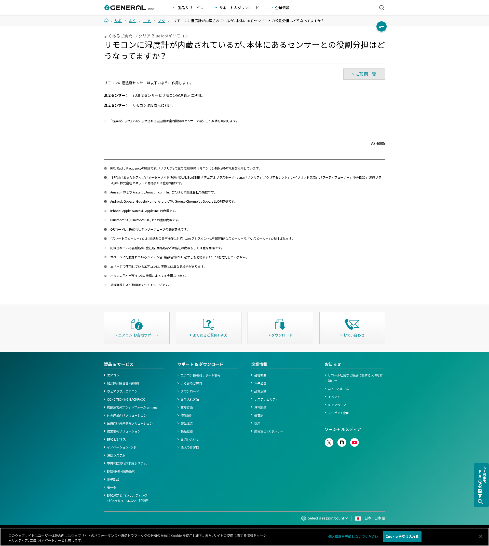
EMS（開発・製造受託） (121, 471)
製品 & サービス (118, 364)
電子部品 (113, 479)
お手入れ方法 (190, 399)
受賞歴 (258, 415)
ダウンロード (190, 391)
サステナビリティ (266, 399)
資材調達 (260, 407)
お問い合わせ (190, 439)
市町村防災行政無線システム (127, 463)
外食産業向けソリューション (127, 415)
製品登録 (187, 431)
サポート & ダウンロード (200, 364)
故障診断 (187, 407)
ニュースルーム (338, 388)
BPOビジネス (116, 439)
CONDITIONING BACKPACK (126, 399)
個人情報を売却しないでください (353, 536)
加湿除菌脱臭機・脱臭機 (123, 383)
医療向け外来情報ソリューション (130, 423)
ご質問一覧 (366, 74)
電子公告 (260, 383)
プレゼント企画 (338, 413)
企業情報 (259, 364)
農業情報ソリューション (124, 431)
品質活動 (260, 391)
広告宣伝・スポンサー (268, 431)
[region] (244, 537)
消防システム (116, 455)
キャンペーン (337, 404)
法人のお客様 (190, 447)
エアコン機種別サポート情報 (200, 375)
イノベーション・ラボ (121, 447)
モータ (111, 487)
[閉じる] (480, 536)
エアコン (113, 375)
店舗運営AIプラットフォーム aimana (132, 407)
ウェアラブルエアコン (122, 391)
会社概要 (260, 375)
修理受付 (187, 415)
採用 (257, 423)
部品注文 (187, 423)
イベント (334, 397)
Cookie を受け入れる (402, 536)
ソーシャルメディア (343, 429)
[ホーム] (108, 20)
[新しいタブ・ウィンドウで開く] (329, 440)
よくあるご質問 (191, 383)
